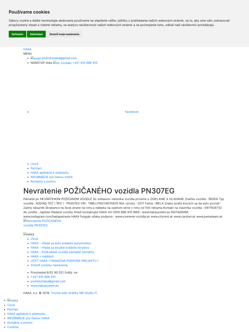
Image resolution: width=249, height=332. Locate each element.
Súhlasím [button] (17, 34)
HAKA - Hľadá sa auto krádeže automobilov (61, 243)
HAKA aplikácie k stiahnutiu (50, 172)
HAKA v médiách (42, 256)
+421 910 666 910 (85, 63)
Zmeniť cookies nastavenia (49, 265)
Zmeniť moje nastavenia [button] (64, 34)
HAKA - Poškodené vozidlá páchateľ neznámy (62, 252)
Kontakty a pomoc (43, 181)
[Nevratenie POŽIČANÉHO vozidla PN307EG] (46, 223)
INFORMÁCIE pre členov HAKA (52, 177)
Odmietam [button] (36, 34)
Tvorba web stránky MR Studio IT (74, 293)
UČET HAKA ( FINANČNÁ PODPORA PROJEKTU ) (65, 261)
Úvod (34, 164)
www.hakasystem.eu (45, 285)
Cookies (13, 327)
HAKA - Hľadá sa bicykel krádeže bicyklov (60, 247)
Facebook (131, 112)
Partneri (36, 168)
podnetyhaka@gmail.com (59, 58)
